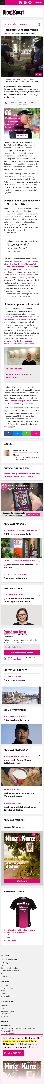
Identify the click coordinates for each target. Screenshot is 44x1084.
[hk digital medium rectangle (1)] (22, 517)
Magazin (4, 985)
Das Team (5, 965)
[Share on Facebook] (8, 433)
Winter (30, 476)
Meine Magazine (25, 2)
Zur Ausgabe (22, 881)
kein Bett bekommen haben (20, 275)
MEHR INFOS (22, 136)
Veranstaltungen (8, 996)
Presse (4, 973)
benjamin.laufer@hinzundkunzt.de (26, 453)
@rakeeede (19, 455)
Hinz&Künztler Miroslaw (15, 716)
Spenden (38, 2)
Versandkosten (12, 940)
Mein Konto (20, 2)
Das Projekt (5, 962)
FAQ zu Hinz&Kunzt (9, 960)
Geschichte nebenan (12, 677)
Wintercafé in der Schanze (15, 319)
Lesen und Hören (8, 1011)
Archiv (3, 991)
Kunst (3, 1008)
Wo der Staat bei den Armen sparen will (21, 530)
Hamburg (36, 473)
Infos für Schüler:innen (10, 971)
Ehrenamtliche (24, 473)
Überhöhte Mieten (11, 790)
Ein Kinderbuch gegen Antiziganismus (20, 561)
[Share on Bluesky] (17, 433)
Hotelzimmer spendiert (19, 401)
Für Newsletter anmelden (22, 652)
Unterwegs (5, 1013)
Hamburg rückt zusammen (21, 29)
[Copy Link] (35, 433)
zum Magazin (13, 1053)
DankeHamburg (10, 473)
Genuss (4, 1005)
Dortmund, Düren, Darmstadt (16, 756)
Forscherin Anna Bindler (15, 595)
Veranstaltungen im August (16, 575)
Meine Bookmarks (30, 2)
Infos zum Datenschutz (12, 659)
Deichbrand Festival (12, 803)
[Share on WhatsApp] (26, 433)
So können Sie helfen (9, 968)
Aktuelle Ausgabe (8, 988)
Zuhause (4, 1016)
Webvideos (5, 993)
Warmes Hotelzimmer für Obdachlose (19, 376)
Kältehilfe (8, 476)
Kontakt (4, 976)
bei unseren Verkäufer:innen (24, 1047)
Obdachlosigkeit (20, 476)
